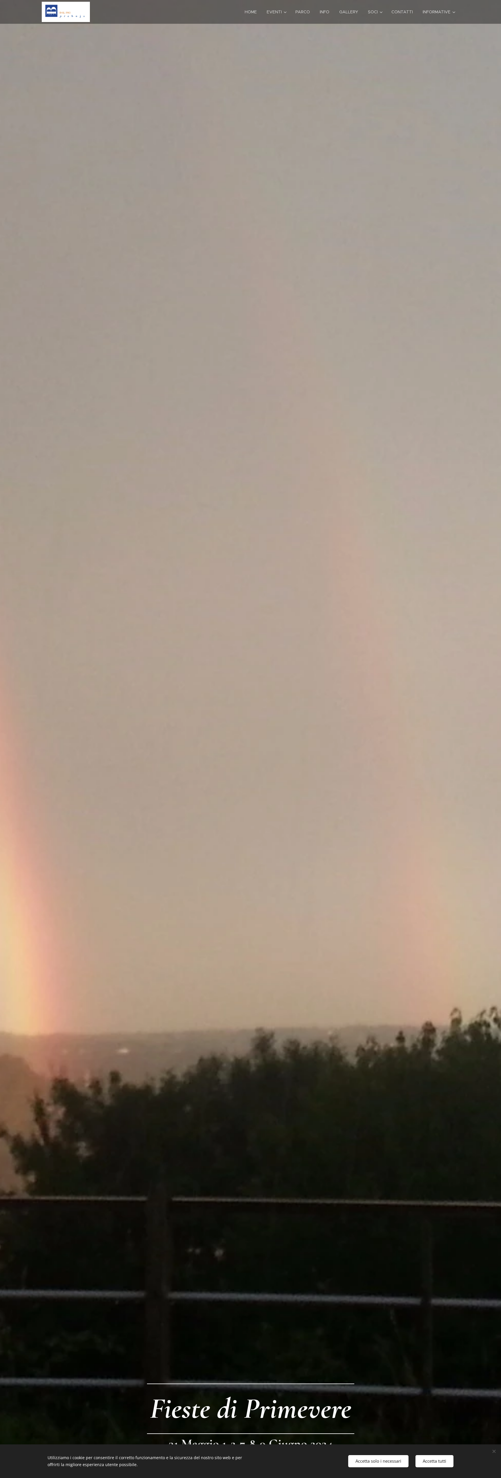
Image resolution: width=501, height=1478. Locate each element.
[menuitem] (251, 12)
